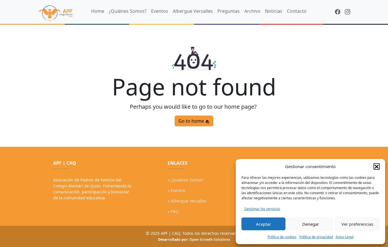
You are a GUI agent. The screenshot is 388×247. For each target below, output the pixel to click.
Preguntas (228, 11)
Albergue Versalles (193, 11)
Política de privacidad (316, 237)
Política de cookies (282, 237)
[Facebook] (338, 11)
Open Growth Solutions (209, 239)
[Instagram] (347, 11)
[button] (376, 166)
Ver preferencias (357, 224)
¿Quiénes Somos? (128, 11)
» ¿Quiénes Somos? (186, 180)
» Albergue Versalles (187, 201)
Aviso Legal (345, 237)
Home (97, 11)
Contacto (296, 11)
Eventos (159, 11)
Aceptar (263, 224)
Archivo (252, 11)
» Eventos (176, 190)
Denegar (310, 224)
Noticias (273, 11)
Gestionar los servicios (262, 208)
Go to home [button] (191, 121)
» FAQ (173, 211)
